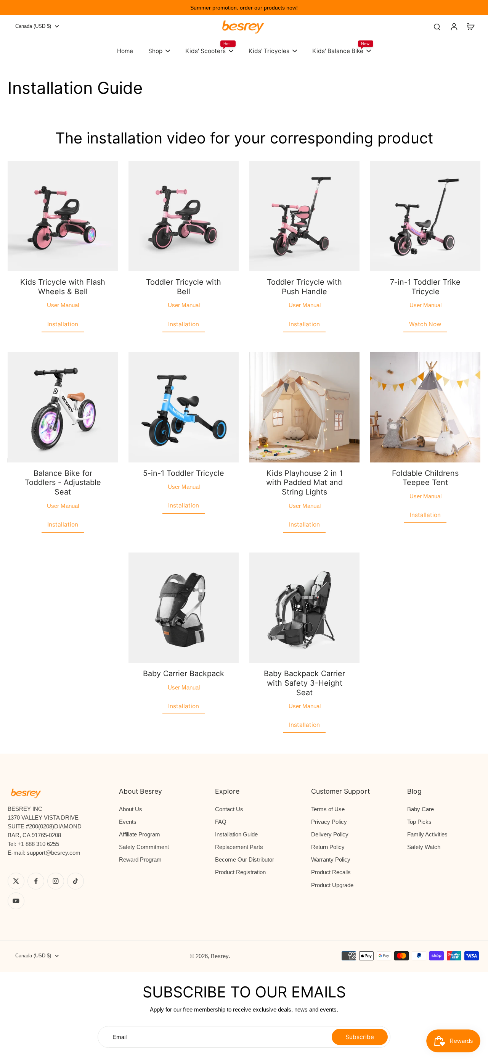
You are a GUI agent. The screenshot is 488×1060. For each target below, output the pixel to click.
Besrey (220, 956)
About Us (130, 809)
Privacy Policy (329, 821)
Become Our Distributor (244, 859)
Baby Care (420, 809)
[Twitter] (16, 881)
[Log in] (453, 26)
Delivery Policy (329, 834)
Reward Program (140, 859)
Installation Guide (236, 834)
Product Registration (240, 872)
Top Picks (419, 821)
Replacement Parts (239, 847)
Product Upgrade (332, 885)
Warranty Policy (330, 859)
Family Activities (427, 834)
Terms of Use (328, 809)
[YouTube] (16, 900)
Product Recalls (331, 872)
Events (127, 821)
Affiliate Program (139, 834)
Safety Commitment (144, 847)
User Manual (63, 305)
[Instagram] (55, 881)
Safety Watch (423, 847)
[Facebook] (35, 881)
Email (119, 1037)
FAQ (220, 821)
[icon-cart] (470, 26)
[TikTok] (75, 881)
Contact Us (229, 809)
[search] (437, 26)
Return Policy (328, 847)
